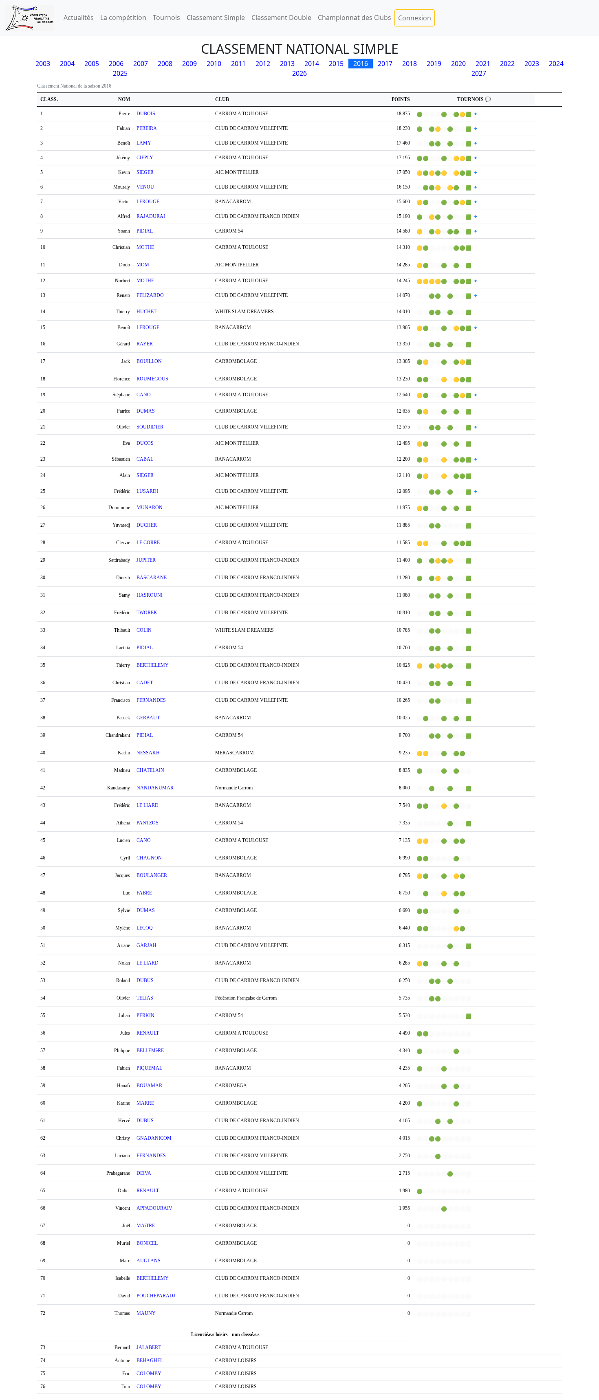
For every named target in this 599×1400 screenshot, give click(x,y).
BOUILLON (149, 361)
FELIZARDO (150, 295)
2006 (116, 63)
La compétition (123, 17)
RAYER (145, 344)
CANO (144, 395)
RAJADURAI (151, 216)
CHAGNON (149, 858)
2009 (189, 63)
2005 (91, 63)
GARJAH (146, 945)
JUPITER (146, 560)
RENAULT (148, 1033)
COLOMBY (149, 1373)
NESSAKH (148, 753)
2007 (140, 63)
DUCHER (147, 525)
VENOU (145, 187)
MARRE (145, 1103)
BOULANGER (152, 875)
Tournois (166, 17)
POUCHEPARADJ (156, 1296)
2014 (311, 63)
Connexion (414, 17)
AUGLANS (149, 1261)
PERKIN (145, 1015)
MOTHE (145, 247)
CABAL (145, 459)
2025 (120, 73)
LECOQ (145, 928)
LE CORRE (148, 542)
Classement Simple (216, 17)
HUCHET (146, 311)
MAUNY (146, 1313)
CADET (145, 683)
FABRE (144, 893)
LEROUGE (148, 201)
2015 (336, 63)
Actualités (79, 17)
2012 (262, 63)
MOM (143, 265)
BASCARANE (152, 577)
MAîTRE (146, 1226)
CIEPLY (145, 157)
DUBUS (145, 980)
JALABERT (149, 1347)
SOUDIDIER (150, 427)
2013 (287, 63)
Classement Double (281, 17)
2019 (434, 63)
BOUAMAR (149, 1085)
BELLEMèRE (150, 1050)
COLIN (144, 630)
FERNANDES (151, 700)
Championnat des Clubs (354, 17)
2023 (531, 63)
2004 (67, 63)
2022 (507, 63)
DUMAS (146, 411)
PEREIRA (147, 128)
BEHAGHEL (150, 1360)
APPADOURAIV (154, 1208)
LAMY (144, 143)
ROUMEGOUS (152, 379)
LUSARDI (147, 491)
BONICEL (147, 1243)
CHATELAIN (150, 770)
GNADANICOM (154, 1138)
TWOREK (147, 612)
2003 (42, 63)
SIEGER (145, 172)
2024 (556, 63)
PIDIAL (145, 231)
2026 (299, 73)
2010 (214, 63)
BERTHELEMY (153, 665)
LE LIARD (148, 805)
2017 (385, 63)
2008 (165, 63)
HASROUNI (150, 595)
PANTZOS (148, 823)
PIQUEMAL (149, 1068)
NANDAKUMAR (155, 788)
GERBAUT (148, 718)
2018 (409, 63)
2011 (238, 63)
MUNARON (150, 507)
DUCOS (145, 443)
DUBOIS (146, 113)
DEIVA (144, 1173)
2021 (483, 63)
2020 (458, 63)
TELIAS (145, 998)
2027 (478, 73)
